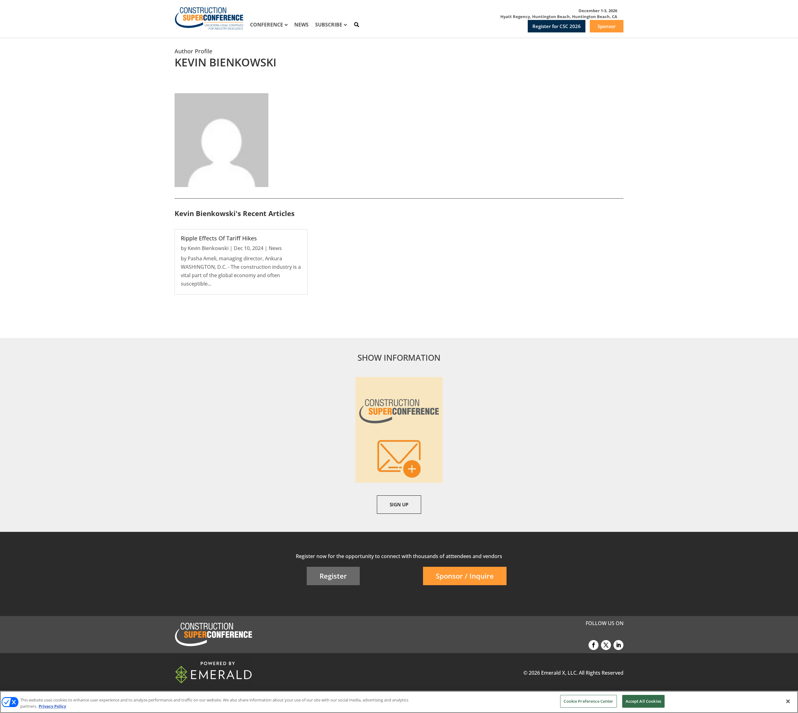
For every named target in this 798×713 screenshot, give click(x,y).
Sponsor (607, 26)
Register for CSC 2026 (556, 26)
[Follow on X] (606, 645)
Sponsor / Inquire (465, 576)
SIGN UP (399, 504)
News (275, 248)
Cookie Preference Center (588, 701)
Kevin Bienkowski (208, 248)
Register (333, 576)
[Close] (788, 701)
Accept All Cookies (643, 701)
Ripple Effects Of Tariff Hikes (219, 238)
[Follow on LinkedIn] (618, 645)
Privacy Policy (52, 706)
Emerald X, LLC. (559, 672)
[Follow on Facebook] (593, 645)
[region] (399, 702)
